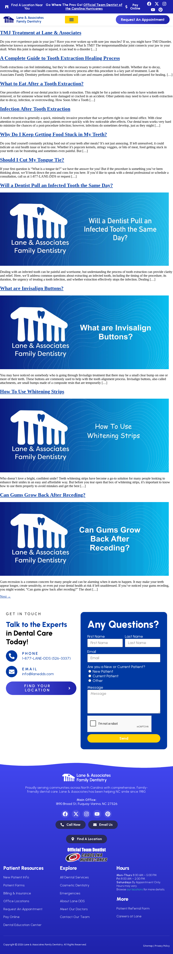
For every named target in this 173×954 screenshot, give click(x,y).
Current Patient (106, 676)
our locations (135, 889)
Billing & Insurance (17, 893)
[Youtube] (153, 10)
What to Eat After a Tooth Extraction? (42, 83)
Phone (30, 653)
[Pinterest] (161, 10)
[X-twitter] (157, 4)
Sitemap (148, 945)
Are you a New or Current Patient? (116, 666)
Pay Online (11, 917)
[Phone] (11, 656)
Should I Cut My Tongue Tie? (32, 160)
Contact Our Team (75, 917)
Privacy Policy (162, 945)
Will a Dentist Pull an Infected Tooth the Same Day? (56, 185)
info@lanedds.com (38, 674)
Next (5, 596)
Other (98, 680)
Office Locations (16, 901)
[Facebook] (149, 4)
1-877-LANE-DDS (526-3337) (46, 658)
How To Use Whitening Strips (32, 391)
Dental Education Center (22, 925)
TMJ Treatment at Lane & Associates (40, 32)
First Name (96, 636)
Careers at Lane (129, 916)
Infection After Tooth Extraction (35, 109)
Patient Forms (13, 885)
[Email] (11, 671)
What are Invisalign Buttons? (32, 288)
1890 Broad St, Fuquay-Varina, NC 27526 (86, 804)
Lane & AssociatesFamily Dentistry (94, 777)
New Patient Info (16, 877)
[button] (71, 19)
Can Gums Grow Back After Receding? (42, 495)
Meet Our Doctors (74, 909)
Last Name (134, 636)
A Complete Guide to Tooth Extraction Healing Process (60, 58)
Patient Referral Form (133, 908)
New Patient (103, 671)
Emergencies (70, 893)
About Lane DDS (72, 901)
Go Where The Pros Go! (84, 7)
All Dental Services (74, 877)
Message (95, 687)
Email (30, 669)
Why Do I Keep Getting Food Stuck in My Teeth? (53, 134)
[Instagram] (164, 4)
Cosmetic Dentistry (74, 885)
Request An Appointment (22, 909)
